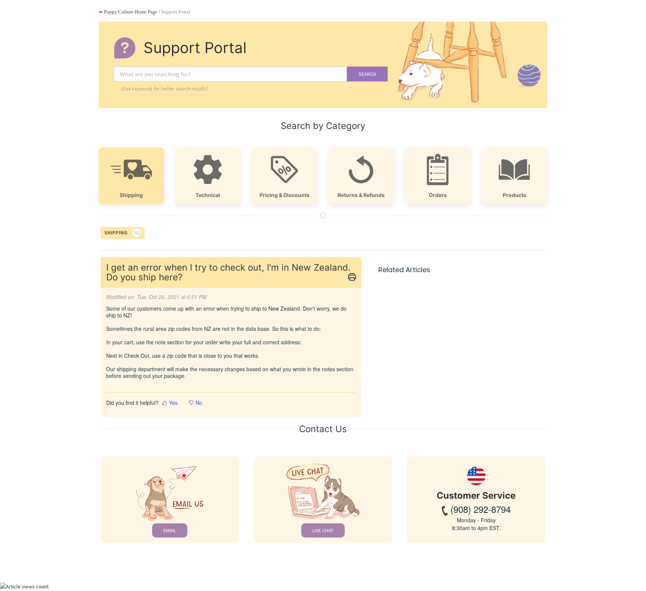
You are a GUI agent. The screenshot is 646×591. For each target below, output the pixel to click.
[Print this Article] (352, 277)
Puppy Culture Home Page (128, 12)
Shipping (121, 232)
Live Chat (323, 530)
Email (169, 530)
